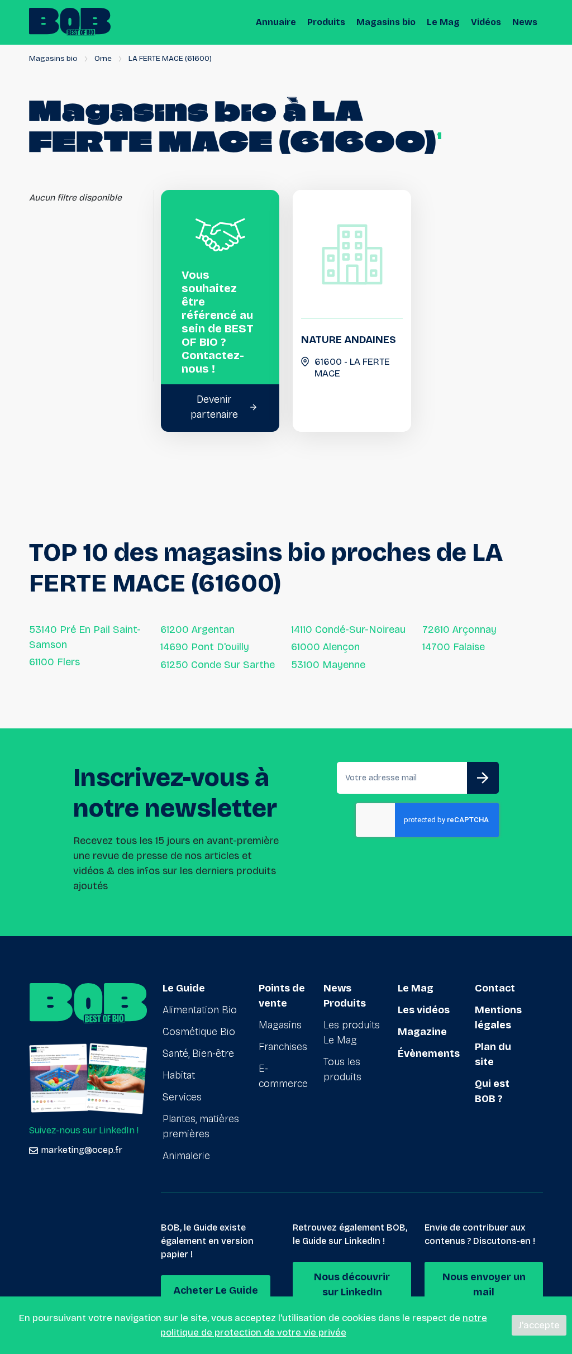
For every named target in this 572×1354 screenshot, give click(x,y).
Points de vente (282, 995)
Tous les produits (342, 1069)
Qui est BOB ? (492, 1091)
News (524, 22)
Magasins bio (386, 22)
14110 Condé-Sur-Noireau (348, 629)
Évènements (429, 1053)
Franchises (283, 1047)
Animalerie (186, 1156)
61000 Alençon (325, 647)
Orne (103, 58)
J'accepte (539, 1325)
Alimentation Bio (200, 1010)
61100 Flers (54, 662)
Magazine (422, 1032)
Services (182, 1097)
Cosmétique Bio (199, 1032)
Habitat (179, 1075)
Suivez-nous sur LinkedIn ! (84, 1130)
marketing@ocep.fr (81, 1150)
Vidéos (486, 22)
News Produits (344, 995)
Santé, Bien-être (198, 1053)
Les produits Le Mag (351, 1032)
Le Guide (184, 988)
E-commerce (283, 1076)
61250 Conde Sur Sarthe (217, 665)
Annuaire (276, 22)
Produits (326, 22)
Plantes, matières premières (201, 1126)
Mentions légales (498, 1017)
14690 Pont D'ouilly (204, 647)
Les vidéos (424, 1010)
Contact (495, 988)
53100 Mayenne (328, 665)
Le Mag (443, 22)
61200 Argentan (197, 629)
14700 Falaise (453, 647)
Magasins (280, 1025)
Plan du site (493, 1054)
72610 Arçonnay (459, 629)
